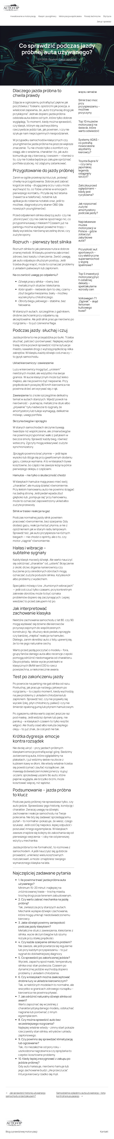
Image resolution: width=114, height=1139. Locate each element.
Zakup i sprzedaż (67, 59)
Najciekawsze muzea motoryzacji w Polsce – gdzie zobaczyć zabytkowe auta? (87, 231)
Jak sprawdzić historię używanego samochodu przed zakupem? (25, 1094)
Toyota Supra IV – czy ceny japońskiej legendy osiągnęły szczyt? (88, 168)
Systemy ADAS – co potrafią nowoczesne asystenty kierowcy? (88, 146)
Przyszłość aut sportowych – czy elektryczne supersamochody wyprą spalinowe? (88, 257)
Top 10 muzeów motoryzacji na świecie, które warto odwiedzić (88, 126)
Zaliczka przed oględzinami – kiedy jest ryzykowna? (87, 190)
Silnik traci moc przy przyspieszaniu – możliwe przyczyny (89, 106)
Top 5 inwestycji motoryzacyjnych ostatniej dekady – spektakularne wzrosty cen (88, 281)
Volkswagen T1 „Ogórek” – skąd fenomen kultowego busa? (88, 304)
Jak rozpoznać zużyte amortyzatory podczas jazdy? (88, 208)
